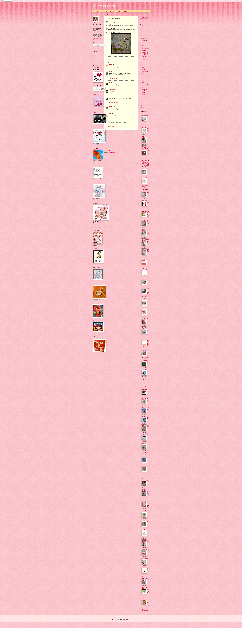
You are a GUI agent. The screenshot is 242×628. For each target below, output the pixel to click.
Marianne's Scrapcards (144, 490)
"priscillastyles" (145, 259)
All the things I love (145, 211)
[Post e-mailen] (128, 57)
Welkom (148, 542)
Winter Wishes (148, 243)
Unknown (110, 64)
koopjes (105, 11)
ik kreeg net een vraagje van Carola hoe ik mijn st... (145, 99)
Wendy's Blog (144, 549)
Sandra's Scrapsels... (144, 299)
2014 (143, 27)
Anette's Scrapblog (145, 288)
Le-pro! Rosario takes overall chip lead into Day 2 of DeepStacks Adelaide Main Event (145, 164)
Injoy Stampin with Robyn (145, 161)
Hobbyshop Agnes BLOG (145, 500)
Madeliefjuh (144, 385)
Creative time (148, 551)
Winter (148, 418)
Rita (109, 82)
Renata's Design (145, 369)
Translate (97, 48)
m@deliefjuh (111, 89)
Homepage (121, 150)
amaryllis (144, 43)
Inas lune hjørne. (145, 558)
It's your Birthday (148, 410)
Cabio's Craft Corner (144, 588)
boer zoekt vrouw (145, 71)
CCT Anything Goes (148, 233)
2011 (143, 32)
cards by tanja (144, 389)
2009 (143, 36)
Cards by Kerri (144, 200)
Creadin (143, 350)
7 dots (147, 400)
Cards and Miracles (145, 407)
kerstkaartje (144, 73)
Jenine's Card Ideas (145, 115)
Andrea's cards (104, 5)
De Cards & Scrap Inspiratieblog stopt (145, 381)
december (144, 38)
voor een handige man (145, 90)
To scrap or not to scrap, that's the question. (145, 190)
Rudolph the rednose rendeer (145, 46)
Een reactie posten (111, 126)
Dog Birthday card (148, 302)
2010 (143, 34)
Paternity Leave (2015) (144, 476)
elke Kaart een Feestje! (144, 379)
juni (143, 107)
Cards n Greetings (145, 452)
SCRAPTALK (144, 599)
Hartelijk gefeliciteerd (148, 524)
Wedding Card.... (148, 223)
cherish (148, 193)
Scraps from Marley (145, 398)
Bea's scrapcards (145, 318)
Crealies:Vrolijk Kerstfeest (148, 363)
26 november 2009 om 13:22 (114, 85)
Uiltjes (148, 427)
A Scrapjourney (145, 168)
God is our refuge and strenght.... (148, 253)
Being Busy (144, 457)
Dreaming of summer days (148, 504)
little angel (144, 50)
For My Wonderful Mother (148, 494)
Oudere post (135, 150)
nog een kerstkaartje (144, 59)
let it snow (144, 67)
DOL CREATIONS (145, 220)
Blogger (128, 619)
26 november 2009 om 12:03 (114, 67)
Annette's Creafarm (145, 540)
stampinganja (144, 308)
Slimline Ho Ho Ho (148, 172)
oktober (144, 105)
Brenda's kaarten (145, 434)
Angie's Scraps (144, 567)
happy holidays (145, 56)
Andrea (95, 22)
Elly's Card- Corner (145, 249)
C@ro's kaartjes (145, 177)
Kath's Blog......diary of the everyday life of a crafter (145, 148)
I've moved (143, 453)
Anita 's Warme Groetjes (144, 137)
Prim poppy (148, 513)
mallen (125, 11)
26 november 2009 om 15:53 (114, 102)
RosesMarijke (111, 106)
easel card (144, 42)
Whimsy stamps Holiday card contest (145, 53)
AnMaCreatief (144, 339)
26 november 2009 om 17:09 (114, 116)
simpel (143, 75)
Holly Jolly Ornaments (148, 130)
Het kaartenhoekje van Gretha (145, 240)
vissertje (143, 69)
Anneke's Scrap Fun (144, 278)
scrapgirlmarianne (145, 466)
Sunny (148, 482)
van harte (144, 96)
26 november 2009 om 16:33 (114, 109)
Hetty (110, 96)
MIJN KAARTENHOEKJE (145, 610)
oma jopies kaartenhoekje (144, 269)
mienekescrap (144, 360)
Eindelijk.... (148, 458)
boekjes (118, 11)
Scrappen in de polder (144, 328)
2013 (143, 29)
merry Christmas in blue (145, 65)
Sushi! (148, 280)
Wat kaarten (148, 468)
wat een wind (144, 94)
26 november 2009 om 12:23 (114, 78)
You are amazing (148, 437)
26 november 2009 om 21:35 (114, 124)
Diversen (111, 11)
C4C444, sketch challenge (148, 312)
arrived (143, 80)
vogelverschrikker (145, 78)
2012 (143, 31)
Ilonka (110, 71)
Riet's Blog (144, 520)
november (144, 40)
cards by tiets (144, 443)
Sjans (148, 138)
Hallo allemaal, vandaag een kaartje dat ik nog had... (145, 84)
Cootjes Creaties (145, 578)
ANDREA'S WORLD (144, 230)
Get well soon (144, 61)
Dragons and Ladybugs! (148, 214)
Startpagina (97, 11)
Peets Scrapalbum (145, 127)
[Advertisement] (121, 139)
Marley (110, 113)
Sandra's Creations (145, 480)
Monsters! (148, 371)
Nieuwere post (107, 150)
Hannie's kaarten (145, 425)
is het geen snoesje (145, 48)
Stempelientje (144, 529)
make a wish (144, 77)
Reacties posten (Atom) (114, 152)
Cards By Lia (144, 416)
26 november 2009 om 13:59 (114, 92)
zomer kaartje (144, 386)
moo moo (144, 92)
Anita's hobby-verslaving (144, 511)
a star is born (144, 63)
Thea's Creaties (144, 475)
